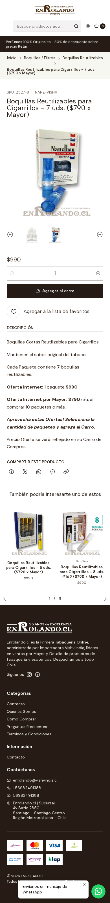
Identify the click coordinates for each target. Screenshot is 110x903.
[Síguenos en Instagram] (29, 674)
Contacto (16, 703)
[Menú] (6, 26)
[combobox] (47, 26)
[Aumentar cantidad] (98, 273)
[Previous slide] (11, 234)
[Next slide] (99, 234)
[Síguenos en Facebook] (37, 674)
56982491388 (26, 795)
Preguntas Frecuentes (27, 726)
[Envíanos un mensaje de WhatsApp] (98, 891)
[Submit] (76, 26)
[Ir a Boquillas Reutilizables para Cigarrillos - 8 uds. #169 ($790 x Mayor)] (82, 532)
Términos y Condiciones (29, 733)
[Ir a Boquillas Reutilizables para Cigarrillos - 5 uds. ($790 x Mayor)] (28, 532)
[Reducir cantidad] (12, 273)
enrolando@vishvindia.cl (35, 780)
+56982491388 (27, 787)
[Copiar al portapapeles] (66, 472)
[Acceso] (87, 26)
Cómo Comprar (21, 719)
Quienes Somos (21, 711)
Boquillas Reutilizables (83, 58)
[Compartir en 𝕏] (25, 472)
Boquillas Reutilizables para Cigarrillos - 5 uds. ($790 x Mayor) (28, 567)
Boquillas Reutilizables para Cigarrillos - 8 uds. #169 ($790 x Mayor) (82, 572)
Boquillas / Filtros (39, 58)
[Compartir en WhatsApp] (38, 472)
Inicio (12, 58)
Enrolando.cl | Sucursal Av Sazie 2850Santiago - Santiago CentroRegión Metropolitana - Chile (40, 810)
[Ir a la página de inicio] (55, 9)
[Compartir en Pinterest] (52, 472)
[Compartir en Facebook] (11, 472)
